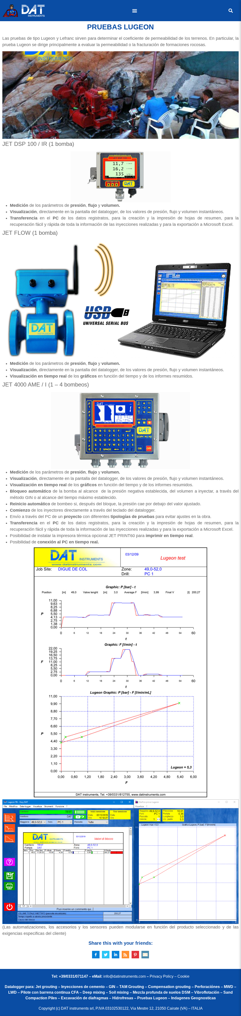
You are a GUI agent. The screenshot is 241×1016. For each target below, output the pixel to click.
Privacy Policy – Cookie (169, 976)
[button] (134, 11)
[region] (120, 95)
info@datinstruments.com (124, 976)
